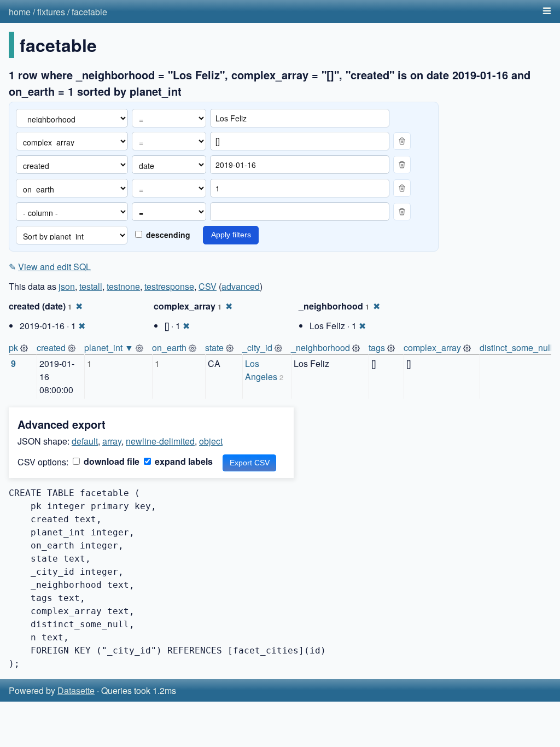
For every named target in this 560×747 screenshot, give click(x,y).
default (85, 441)
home (20, 11)
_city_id (257, 347)
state (214, 347)
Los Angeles (261, 370)
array (111, 441)
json (67, 286)
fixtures (51, 11)
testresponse (169, 286)
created (51, 347)
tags (377, 347)
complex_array (432, 347)
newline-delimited (160, 441)
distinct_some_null (516, 347)
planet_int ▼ (108, 347)
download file (110, 461)
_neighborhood (320, 347)
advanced (240, 286)
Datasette (76, 690)
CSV (208, 286)
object (211, 441)
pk (13, 347)
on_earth (169, 347)
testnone (123, 286)
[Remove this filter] (402, 141)
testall (90, 286)
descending (167, 234)
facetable (89, 11)
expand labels (183, 461)
